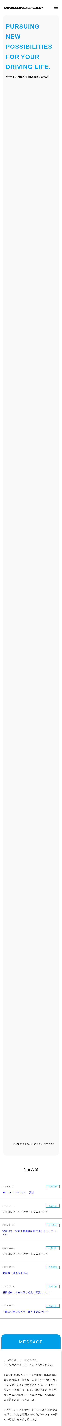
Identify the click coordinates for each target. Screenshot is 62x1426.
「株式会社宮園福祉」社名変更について (25, 1311)
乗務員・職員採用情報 (15, 1273)
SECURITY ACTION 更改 (18, 1192)
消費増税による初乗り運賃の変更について (26, 1292)
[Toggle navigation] (56, 7)
